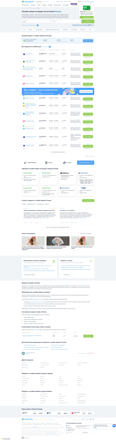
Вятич (79, 398)
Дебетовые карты (31, 204)
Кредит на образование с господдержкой (31, 68)
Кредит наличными (29, 83)
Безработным (25, 367)
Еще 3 (24, 148)
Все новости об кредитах (86, 233)
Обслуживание (40, 204)
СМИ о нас (29, 423)
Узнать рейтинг (86, 17)
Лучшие (30, 29)
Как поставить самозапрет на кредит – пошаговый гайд (36, 268)
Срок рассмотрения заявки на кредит (59, 349)
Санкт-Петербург (25, 378)
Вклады (50, 5)
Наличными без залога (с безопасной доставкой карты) (30, 105)
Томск (60, 376)
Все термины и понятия (29, 274)
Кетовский (61, 400)
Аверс (60, 394)
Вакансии (43, 423)
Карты (39, 5)
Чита (79, 382)
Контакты (45, 424)
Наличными (65, 29)
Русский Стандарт (44, 396)
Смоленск (80, 378)
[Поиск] (83, 2)
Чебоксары (80, 380)
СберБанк (24, 394)
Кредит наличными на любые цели (30, 61)
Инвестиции (57, 5)
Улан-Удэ (61, 382)
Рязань (60, 378)
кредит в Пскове (35, 329)
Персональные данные (38, 424)
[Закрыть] (93, 5)
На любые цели (28, 75)
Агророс (61, 398)
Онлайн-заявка (39, 29)
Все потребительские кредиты (58, 152)
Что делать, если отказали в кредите (32, 349)
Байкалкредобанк (81, 402)
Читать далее (46, 217)
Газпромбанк (24, 400)
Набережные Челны (63, 384)
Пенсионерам (25, 364)
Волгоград (42, 380)
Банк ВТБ (24, 398)
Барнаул (42, 376)
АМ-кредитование (82, 400)
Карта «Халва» (28, 53)
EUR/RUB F (66, 1)
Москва (23, 376)
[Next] (93, 215)
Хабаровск (42, 382)
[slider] (21, 23)
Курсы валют (25, 5)
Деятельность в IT (58, 424)
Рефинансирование (29, 128)
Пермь (41, 384)
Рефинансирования (63, 362)
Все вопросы (67, 274)
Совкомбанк (43, 400)
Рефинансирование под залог (52, 29)
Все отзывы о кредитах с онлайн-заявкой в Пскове (58, 227)
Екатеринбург (25, 382)
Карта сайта (51, 424)
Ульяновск (42, 378)
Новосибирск (25, 380)
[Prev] (23, 215)
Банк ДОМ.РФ (43, 394)
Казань (23, 384)
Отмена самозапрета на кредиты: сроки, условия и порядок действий (39, 270)
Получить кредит (88, 40)
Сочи (79, 376)
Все (24, 29)
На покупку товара (29, 120)
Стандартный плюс (29, 145)
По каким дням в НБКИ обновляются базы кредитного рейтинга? (75, 265)
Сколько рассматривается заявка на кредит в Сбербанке (36, 347)
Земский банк (81, 396)
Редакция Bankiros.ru (30, 352)
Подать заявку (45, 46)
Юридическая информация (27, 424)
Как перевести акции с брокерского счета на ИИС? (72, 267)
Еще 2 (24, 109)
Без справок (74, 29)
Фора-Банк (42, 398)
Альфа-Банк (24, 396)
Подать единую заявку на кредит (29, 25)
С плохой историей (44, 364)
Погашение (66, 5)
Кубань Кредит (62, 396)
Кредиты (33, 5)
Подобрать (88, 21)
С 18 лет (79, 364)
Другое (47, 204)
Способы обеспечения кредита (58, 345)
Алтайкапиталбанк (82, 394)
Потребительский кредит (31, 136)
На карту (42, 367)
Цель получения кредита (56, 347)
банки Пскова (39, 299)
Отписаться (56, 423)
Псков (80, 1)
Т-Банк (23, 402)
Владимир (61, 380)
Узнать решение (88, 54)
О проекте (24, 423)
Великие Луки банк (63, 402)
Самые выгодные (44, 362)
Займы (44, 5)
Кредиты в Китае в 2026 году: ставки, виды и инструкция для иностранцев (37, 266)
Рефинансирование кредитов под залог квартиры (29, 113)
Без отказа (82, 29)
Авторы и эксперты (36, 423)
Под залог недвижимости (83, 362)
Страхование (74, 5)
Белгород (80, 384)
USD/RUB (58, 1)
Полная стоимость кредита (30, 345)
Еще (90, 29)
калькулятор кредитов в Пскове (37, 301)
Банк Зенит (42, 402)
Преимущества (88, 57)
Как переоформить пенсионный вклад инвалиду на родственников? (76, 269)
